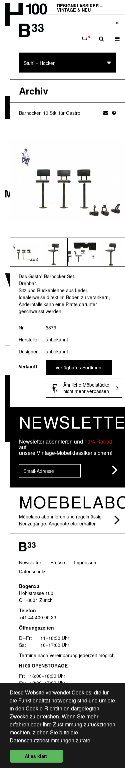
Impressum (86, 562)
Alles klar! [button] (36, 756)
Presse (57, 562)
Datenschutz (32, 571)
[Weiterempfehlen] (105, 112)
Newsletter (30, 562)
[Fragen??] (114, 112)
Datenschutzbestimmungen (42, 740)
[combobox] (67, 63)
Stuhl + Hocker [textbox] (39, 63)
